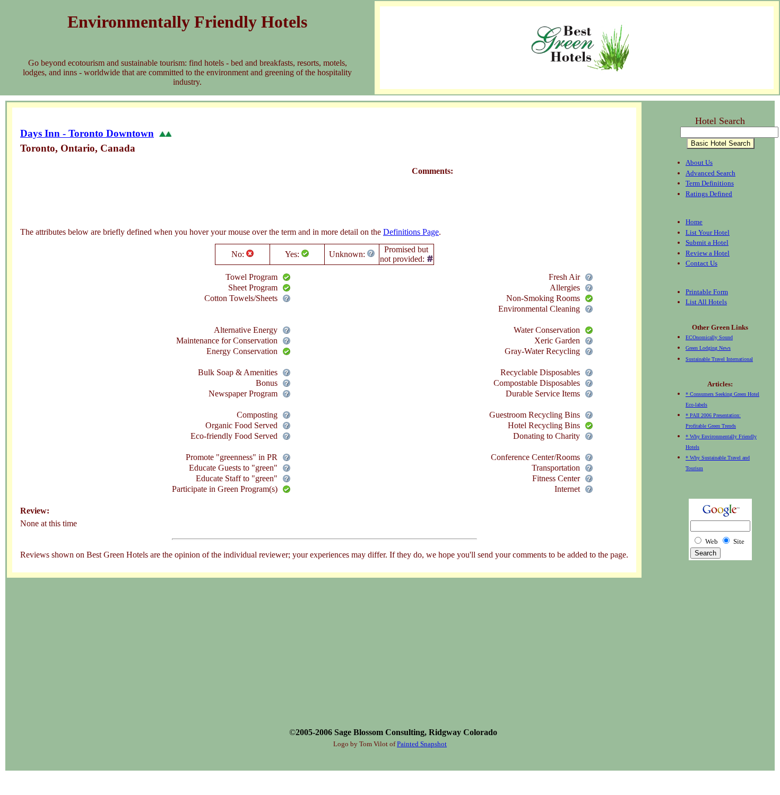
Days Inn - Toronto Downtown (87, 133)
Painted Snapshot (422, 744)
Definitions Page (411, 231)
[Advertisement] (213, 193)
